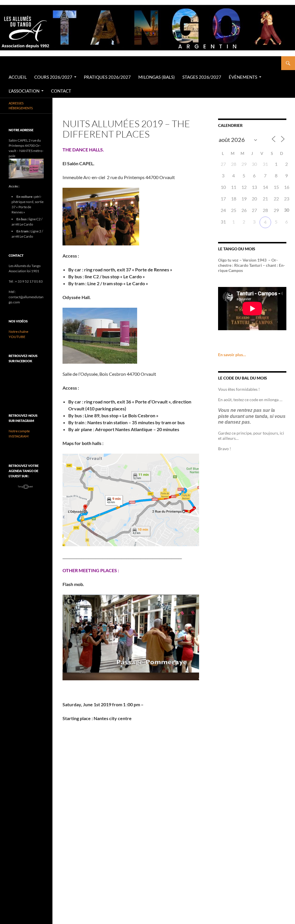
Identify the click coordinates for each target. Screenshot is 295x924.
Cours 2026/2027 (53, 77)
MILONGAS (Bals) (156, 77)
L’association (24, 90)
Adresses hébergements (21, 105)
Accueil (18, 77)
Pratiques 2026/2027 (107, 77)
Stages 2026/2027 (201, 77)
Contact (61, 90)
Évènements (243, 77)
